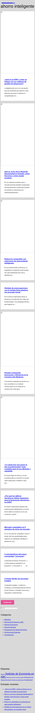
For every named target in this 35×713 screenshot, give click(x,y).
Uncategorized (9, 635)
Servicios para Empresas (12, 632)
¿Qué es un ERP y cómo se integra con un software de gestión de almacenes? (15, 82)
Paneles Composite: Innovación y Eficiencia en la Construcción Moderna (16, 375)
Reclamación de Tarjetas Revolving (15, 630)
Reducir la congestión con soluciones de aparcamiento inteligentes (16, 261)
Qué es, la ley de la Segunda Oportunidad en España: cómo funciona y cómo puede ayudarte (18, 696)
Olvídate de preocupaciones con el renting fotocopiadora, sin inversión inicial (16, 290)
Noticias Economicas (11, 624)
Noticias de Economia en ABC (14, 622)
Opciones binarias (10, 627)
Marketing (7, 619)
